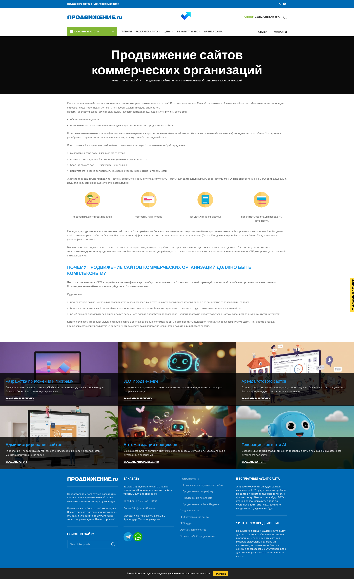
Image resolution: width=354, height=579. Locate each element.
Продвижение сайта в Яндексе (201, 504)
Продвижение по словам (197, 497)
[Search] (285, 17)
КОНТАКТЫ (280, 31)
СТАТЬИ (262, 31)
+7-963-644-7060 (146, 500)
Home (115, 80)
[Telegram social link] (284, 3)
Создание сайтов (190, 510)
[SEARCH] (113, 544)
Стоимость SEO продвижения (197, 536)
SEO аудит (186, 523)
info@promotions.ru (143, 508)
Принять (220, 573)
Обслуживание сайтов (193, 529)
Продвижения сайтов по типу (162, 80)
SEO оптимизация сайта (194, 516)
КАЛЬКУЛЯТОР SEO (267, 17)
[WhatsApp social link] (280, 3)
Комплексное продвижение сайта (203, 485)
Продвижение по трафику (198, 491)
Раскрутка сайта (131, 80)
